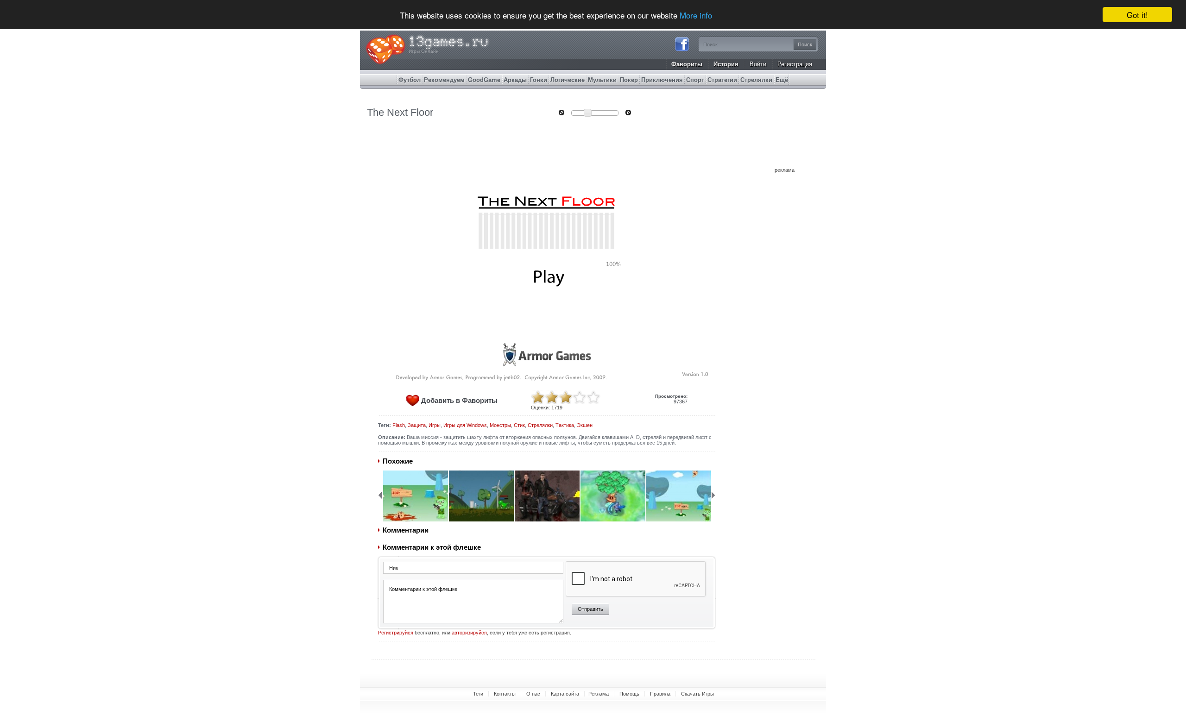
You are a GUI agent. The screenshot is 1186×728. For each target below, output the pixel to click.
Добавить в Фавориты (459, 400)
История (725, 64)
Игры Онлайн (424, 51)
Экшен (585, 425)
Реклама (598, 694)
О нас (533, 694)
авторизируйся (469, 632)
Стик (519, 425)
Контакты (505, 694)
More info (696, 15)
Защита (417, 425)
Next (713, 495)
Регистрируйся (395, 632)
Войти (758, 64)
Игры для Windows (465, 425)
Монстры (500, 425)
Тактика (564, 425)
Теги (478, 694)
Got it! (1137, 14)
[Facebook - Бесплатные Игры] (682, 50)
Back (380, 495)
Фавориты (686, 64)
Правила (660, 694)
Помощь (629, 694)
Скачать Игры (697, 694)
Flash (398, 425)
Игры (435, 425)
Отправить (590, 609)
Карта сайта (565, 694)
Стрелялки (540, 425)
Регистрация (794, 64)
